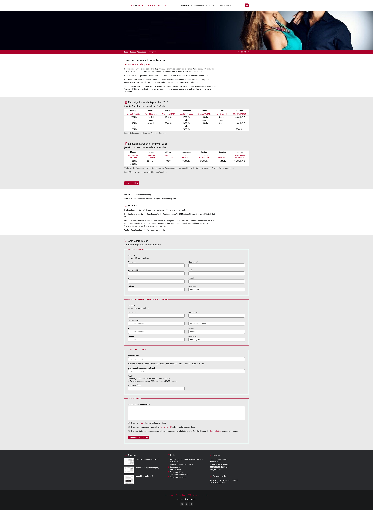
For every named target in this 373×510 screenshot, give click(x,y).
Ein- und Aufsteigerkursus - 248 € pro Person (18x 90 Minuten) (153, 381)
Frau (138, 258)
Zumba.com (175, 467)
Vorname (132, 262)
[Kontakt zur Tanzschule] (245, 52)
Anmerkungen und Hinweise (139, 405)
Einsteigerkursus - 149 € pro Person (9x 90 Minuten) (150, 379)
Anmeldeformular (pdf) (144, 476)
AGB (141, 423)
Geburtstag (192, 286)
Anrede (131, 256)
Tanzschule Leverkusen (179, 475)
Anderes (145, 258)
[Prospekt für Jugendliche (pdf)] (129, 470)
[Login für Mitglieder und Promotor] (248, 52)
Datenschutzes (215, 431)
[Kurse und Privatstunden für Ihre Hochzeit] (239, 52)
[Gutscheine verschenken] (242, 52)
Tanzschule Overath (178, 477)
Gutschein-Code (134, 385)
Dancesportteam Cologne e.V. (181, 464)
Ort (129, 278)
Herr (131, 258)
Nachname (193, 262)
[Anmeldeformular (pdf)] (129, 479)
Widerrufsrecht (166, 427)
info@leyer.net (215, 470)
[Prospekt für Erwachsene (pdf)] (129, 461)
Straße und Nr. (134, 270)
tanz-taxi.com (175, 470)
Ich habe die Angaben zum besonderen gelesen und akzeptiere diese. (162, 427)
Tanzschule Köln (176, 472)
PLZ (190, 270)
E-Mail (191, 278)
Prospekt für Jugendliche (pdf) (147, 468)
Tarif (130, 376)
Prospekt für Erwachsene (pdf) (147, 459)
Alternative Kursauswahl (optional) (141, 368)
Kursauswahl (133, 356)
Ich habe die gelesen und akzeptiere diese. (148, 423)
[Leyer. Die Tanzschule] (145, 5)
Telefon (131, 286)
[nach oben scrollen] (368, 505)
